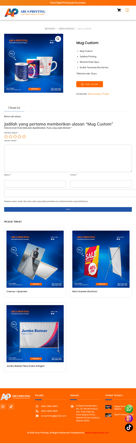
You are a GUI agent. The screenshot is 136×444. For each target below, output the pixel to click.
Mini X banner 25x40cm (84, 291)
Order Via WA (91, 84)
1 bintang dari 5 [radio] (6, 137)
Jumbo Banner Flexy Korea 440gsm (25, 366)
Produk (105, 94)
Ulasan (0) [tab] (14, 107)
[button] (58, 39)
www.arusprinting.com (97, 432)
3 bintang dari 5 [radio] (15, 137)
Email (73, 175)
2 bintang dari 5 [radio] (11, 137)
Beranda (50, 28)
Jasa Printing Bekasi (123, 414)
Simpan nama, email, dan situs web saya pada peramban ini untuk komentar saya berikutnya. (46, 201)
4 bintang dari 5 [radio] (20, 137)
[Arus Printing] (25, 15)
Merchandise (66, 28)
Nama (7, 175)
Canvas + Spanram (16, 291)
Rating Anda (11, 133)
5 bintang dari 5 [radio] (24, 137)
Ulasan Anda (11, 140)
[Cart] (119, 10)
